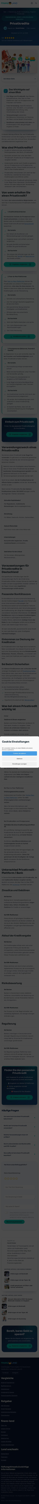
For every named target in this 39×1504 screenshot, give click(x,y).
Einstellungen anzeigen (19, 764)
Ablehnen (19, 758)
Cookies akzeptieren (19, 753)
